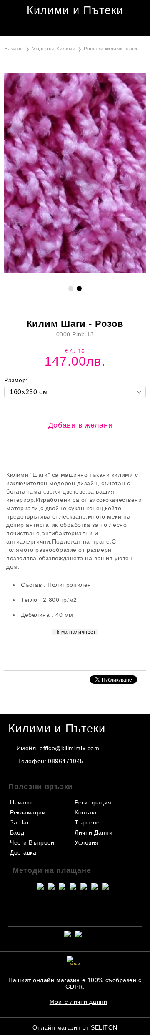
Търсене (87, 822)
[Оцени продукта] (83, 657)
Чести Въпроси (32, 842)
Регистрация (93, 802)
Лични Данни (93, 832)
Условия (87, 842)
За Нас (20, 822)
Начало (13, 49)
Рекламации (28, 812)
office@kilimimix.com (69, 748)
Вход (17, 832)
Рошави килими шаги (110, 49)
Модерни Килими (53, 49)
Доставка (23, 852)
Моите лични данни (79, 1001)
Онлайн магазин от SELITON (75, 1027)
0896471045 (66, 761)
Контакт (86, 812)
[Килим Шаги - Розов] (75, 270)
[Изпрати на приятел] (64, 657)
